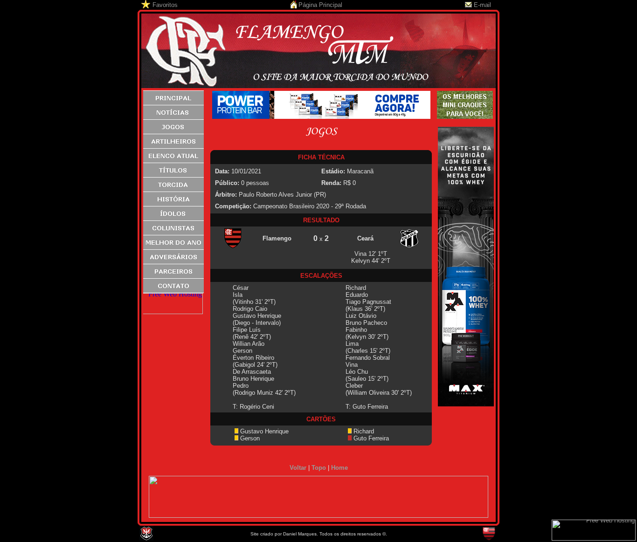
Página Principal (320, 4)
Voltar (298, 467)
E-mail (482, 4)
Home (339, 467)
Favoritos (165, 4)
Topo (319, 467)
